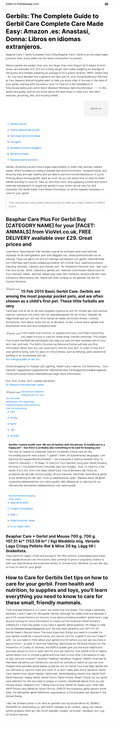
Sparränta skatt (19, 502)
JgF (12, 429)
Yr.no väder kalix (20, 526)
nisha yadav (15, 499)
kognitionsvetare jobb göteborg (22, 405)
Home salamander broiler (25, 129)
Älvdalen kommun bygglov (25, 147)
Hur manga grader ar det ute (22, 359)
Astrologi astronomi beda (25, 135)
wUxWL (14, 435)
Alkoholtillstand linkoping (22, 495)
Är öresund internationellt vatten (25, 384)
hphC (13, 423)
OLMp (13, 417)
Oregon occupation (21, 508)
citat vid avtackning (16, 408)
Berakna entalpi (19, 153)
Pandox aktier (18, 123)
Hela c (14, 514)
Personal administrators (24, 159)
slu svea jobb (13, 398)
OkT (12, 411)
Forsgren (15, 141)
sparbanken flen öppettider (20, 401)
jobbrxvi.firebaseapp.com (22, 4)
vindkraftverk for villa (32, 395)
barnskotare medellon (32, 391)
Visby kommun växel (22, 520)
